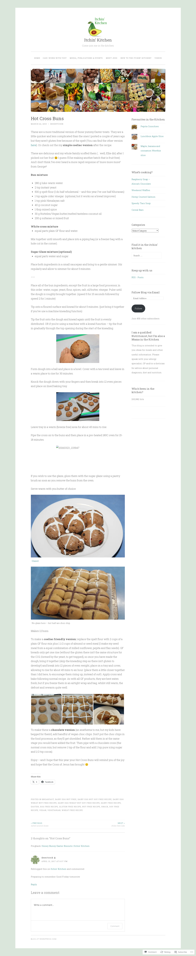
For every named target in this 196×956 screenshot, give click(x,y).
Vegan (42, 810)
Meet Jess (111, 58)
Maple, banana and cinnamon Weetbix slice (151, 151)
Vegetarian (54, 810)
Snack (104, 806)
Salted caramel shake (39, 824)
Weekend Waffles (141, 190)
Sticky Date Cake (118, 824)
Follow (138, 308)
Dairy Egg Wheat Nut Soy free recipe (79, 803)
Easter (35, 806)
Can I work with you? (55, 58)
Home (37, 58)
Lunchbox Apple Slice (152, 136)
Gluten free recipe (70, 806)
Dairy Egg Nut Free (65, 799)
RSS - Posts (137, 277)
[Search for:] (146, 255)
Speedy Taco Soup (141, 203)
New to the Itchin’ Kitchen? (136, 58)
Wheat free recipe (72, 810)
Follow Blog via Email (146, 292)
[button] (46, 709)
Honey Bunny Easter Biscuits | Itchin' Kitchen (66, 845)
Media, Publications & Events (86, 58)
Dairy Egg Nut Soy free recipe (95, 799)
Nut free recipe (91, 806)
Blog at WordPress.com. (44, 939)
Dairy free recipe (111, 803)
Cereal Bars (137, 209)
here (33, 145)
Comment (114, 926)
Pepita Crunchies (150, 126)
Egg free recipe (49, 806)
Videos (158, 58)
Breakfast (48, 799)
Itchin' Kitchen (98, 39)
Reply (34, 884)
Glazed (35, 561)
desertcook (56, 124)
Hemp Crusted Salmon (143, 196)
